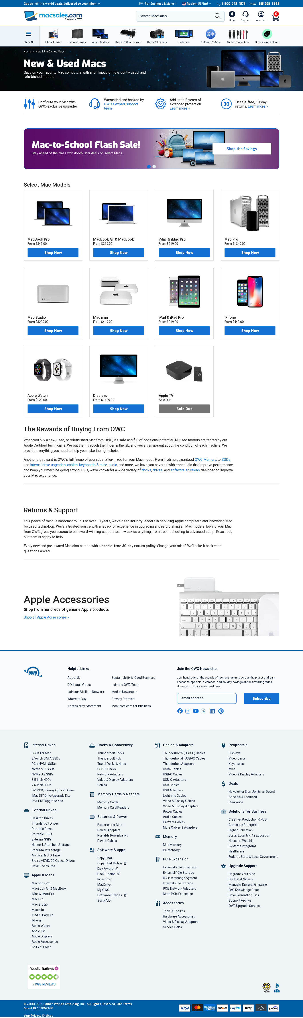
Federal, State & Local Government (253, 856)
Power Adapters (108, 830)
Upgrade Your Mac (242, 874)
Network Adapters (110, 774)
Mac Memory (172, 844)
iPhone (37, 920)
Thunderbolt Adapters (179, 763)
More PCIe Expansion (178, 894)
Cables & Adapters (178, 745)
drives (158, 470)
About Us (74, 677)
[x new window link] (204, 711)
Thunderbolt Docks (110, 753)
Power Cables (107, 841)
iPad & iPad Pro (42, 915)
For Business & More (159, 4)
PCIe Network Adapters (179, 888)
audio (113, 465)
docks (146, 470)
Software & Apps (111, 850)
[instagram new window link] (187, 711)
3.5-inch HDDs (41, 779)
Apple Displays (42, 936)
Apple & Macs (43, 875)
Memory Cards (107, 802)
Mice (232, 769)
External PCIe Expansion (180, 867)
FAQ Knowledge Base (244, 890)
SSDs (226, 459)
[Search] (217, 16)
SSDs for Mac (41, 753)
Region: (197, 4)
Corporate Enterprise (243, 825)
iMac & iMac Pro (43, 894)
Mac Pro (37, 899)
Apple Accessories (45, 941)
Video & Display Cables (179, 801)
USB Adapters (173, 790)
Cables (102, 785)
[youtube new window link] (196, 711)
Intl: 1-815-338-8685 (264, 4)
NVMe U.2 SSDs (43, 774)
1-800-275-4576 (233, 4)
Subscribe (261, 698)
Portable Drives (42, 829)
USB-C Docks (106, 769)
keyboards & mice (93, 465)
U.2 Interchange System (180, 878)
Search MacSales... (154, 16)
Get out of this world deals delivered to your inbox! (62, 4)
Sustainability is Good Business (133, 677)
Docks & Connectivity (115, 745)
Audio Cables (172, 817)
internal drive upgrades (48, 465)
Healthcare (236, 851)
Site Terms (124, 1004)
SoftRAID (104, 900)
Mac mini (38, 910)
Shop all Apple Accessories (46, 617)
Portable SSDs (42, 834)
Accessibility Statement (84, 706)
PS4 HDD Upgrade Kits (47, 801)
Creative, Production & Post (248, 819)
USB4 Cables (172, 769)
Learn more (180, 108)
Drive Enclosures (43, 866)
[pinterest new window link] (221, 711)
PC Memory (171, 850)
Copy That (104, 858)
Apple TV (38, 931)
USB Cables (171, 785)
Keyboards (236, 763)
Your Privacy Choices (38, 1016)
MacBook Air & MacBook (49, 888)
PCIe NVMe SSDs (44, 763)
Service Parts (172, 927)
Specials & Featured (243, 797)
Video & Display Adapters (115, 779)
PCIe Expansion (176, 859)
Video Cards (237, 758)
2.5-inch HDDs (41, 785)
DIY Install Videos (79, 684)
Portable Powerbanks (112, 835)
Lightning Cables (174, 795)
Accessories (173, 903)
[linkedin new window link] (213, 711)
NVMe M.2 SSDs (43, 769)
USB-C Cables (173, 774)
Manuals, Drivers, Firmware (248, 884)
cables (72, 465)
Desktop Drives (42, 818)
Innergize (104, 879)
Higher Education (241, 830)
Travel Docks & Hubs (111, 763)
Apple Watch (41, 925)
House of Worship (241, 841)
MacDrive (104, 884)
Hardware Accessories (179, 916)
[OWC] (53, 16)
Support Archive (240, 900)
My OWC (103, 890)
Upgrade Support (243, 866)
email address (192, 698)
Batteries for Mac (109, 825)
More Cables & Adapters (180, 827)
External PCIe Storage (178, 872)
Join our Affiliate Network (85, 692)
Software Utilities (109, 895)
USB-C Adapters (174, 779)
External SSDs (42, 839)
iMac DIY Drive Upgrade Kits (51, 795)
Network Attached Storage (51, 844)
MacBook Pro (41, 883)
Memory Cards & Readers (118, 794)
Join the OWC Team (126, 684)
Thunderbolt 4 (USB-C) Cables (184, 758)
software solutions (185, 470)
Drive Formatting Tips (244, 895)
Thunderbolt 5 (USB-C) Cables (184, 753)
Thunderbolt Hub (109, 758)
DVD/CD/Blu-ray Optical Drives (53, 790)
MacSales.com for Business (131, 706)
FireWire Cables (174, 822)
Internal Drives (44, 745)
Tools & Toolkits (174, 911)
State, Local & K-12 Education (249, 835)
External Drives (44, 810)
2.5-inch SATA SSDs (46, 758)
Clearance (236, 802)
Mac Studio (40, 904)
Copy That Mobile (109, 863)
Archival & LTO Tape (46, 855)
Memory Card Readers (113, 807)
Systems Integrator (242, 846)
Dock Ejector (106, 874)
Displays (234, 753)
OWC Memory (205, 459)
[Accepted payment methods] (228, 1008)
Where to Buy (76, 699)
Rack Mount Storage (46, 850)
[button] (149, 166)
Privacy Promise (123, 699)
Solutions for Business (248, 811)
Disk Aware (105, 868)
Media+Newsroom (125, 692)
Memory (170, 837)
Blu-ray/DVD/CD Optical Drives (53, 860)
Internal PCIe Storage (178, 883)
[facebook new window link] (180, 711)
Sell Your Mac (41, 947)
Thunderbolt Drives (45, 823)
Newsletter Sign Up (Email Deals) (252, 791)
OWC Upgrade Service (244, 906)
